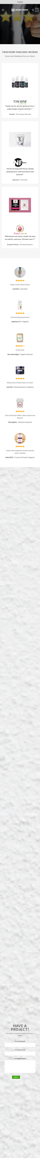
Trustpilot (20, 2)
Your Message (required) (20, 1058)
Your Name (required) (20, 1041)
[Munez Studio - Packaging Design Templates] (20, 9)
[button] (3, 10)
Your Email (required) (20, 1050)
